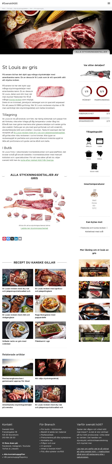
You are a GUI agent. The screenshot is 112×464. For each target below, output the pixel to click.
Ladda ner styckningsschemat (34, 228)
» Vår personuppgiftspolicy (15, 457)
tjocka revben (15, 100)
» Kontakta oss (46, 440)
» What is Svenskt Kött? (50, 449)
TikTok (5, 449)
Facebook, (7, 446)
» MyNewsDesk (46, 435)
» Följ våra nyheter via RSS (51, 452)
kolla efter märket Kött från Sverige (37, 160)
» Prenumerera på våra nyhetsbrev (55, 438)
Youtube (26, 446)
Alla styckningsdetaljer (91, 52)
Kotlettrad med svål (94, 232)
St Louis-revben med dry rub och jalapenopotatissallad (39, 133)
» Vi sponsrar (45, 446)
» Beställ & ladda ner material (52, 432)
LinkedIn (14, 449)
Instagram (16, 446)
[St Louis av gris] (50, 92)
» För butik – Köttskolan (50, 429)
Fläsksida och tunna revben (93, 228)
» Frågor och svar (47, 443)
